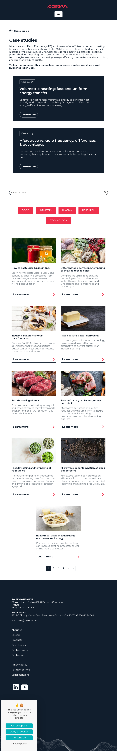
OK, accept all (19, 725)
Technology (58, 220)
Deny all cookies (19, 731)
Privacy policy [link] (19, 743)
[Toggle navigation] (58, 14)
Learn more (29, 114)
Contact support (21, 650)
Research (88, 210)
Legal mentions (20, 674)
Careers (16, 635)
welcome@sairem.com (24, 620)
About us (17, 630)
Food (25, 210)
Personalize (19, 737)
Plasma (67, 210)
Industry (46, 210)
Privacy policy (19, 664)
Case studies (19, 645)
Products (17, 640)
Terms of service (21, 669)
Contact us (18, 655)
